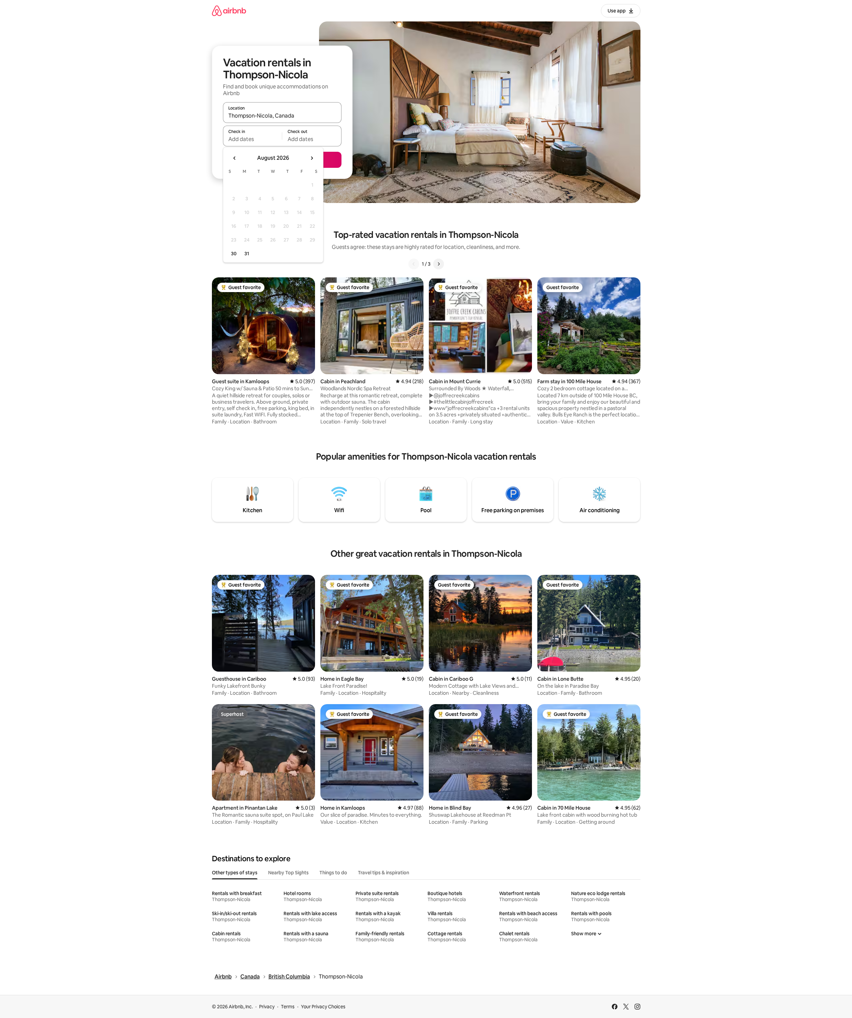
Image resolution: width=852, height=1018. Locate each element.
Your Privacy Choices (323, 1007)
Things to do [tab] (333, 873)
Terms (288, 1007)
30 (234, 254)
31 (246, 254)
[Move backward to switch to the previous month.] (235, 158)
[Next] (438, 264)
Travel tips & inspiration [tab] (383, 873)
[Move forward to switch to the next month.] (312, 158)
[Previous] (413, 264)
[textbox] (252, 139)
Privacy (267, 1007)
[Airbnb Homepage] (229, 10)
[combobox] (282, 116)
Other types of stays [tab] (234, 873)
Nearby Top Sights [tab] (288, 873)
